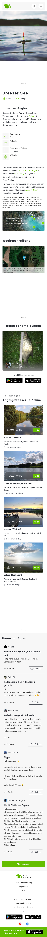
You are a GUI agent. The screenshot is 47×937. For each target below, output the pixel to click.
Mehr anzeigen (23, 864)
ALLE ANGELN (31, 190)
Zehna (31, 116)
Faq (23, 911)
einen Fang (19, 173)
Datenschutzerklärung (23, 883)
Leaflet (5, 268)
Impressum (23, 887)
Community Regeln (23, 903)
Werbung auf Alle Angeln (23, 899)
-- (10, 158)
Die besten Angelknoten (23, 907)
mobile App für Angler (27, 170)
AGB (23, 891)
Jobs (23, 895)
